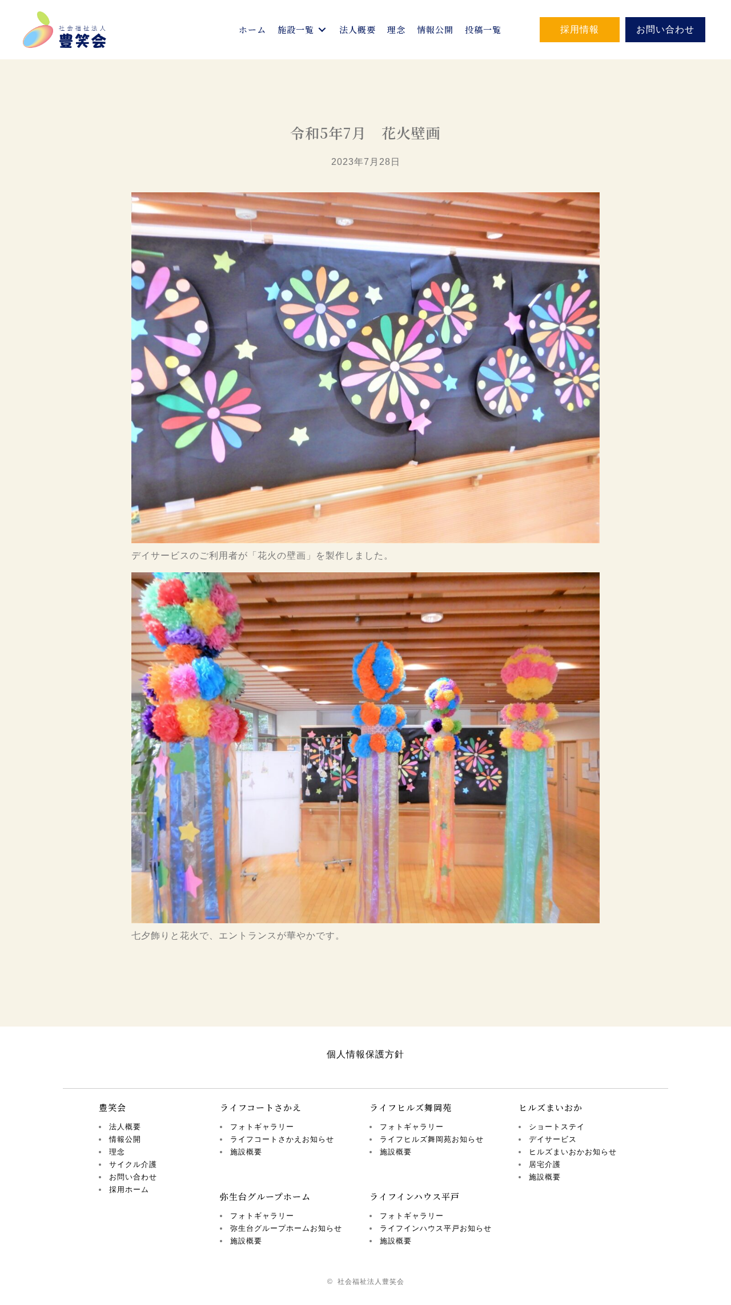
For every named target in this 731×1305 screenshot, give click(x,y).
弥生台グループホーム (265, 1196)
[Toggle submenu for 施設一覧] (322, 29)
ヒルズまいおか (551, 1107)
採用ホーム (129, 1189)
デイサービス (553, 1139)
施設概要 (246, 1152)
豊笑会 (112, 1107)
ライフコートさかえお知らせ (282, 1139)
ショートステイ (557, 1126)
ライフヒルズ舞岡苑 (410, 1107)
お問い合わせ (133, 1177)
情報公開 (125, 1139)
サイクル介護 (133, 1164)
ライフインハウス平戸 (414, 1196)
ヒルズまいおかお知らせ (573, 1152)
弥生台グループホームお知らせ (286, 1228)
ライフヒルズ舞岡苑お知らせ (432, 1139)
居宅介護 (545, 1164)
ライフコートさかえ (261, 1107)
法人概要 (125, 1126)
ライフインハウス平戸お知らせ (436, 1228)
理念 (117, 1152)
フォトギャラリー (262, 1126)
